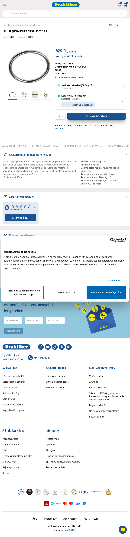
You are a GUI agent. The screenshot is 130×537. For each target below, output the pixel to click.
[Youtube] (48, 347)
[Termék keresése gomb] (123, 13)
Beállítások (114, 280)
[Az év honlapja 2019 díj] (46, 492)
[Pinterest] (62, 347)
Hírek (5, 450)
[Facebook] (41, 347)
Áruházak (94, 382)
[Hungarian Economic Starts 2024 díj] (21, 492)
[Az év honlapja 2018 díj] (38, 492)
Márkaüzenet (9, 461)
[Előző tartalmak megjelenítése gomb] (7, 95)
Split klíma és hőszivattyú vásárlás (63, 461)
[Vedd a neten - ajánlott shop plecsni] (84, 492)
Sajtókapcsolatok (11, 467)
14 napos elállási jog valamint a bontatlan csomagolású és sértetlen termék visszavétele (107, 396)
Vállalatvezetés (10, 439)
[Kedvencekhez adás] (117, 25)
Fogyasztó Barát (97, 405)
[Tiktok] (55, 347)
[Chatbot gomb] (123, 530)
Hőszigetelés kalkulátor (14, 376)
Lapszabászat (10, 387)
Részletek (59, 128)
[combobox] (65, 13)
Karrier (6, 473)
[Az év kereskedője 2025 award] (108, 492)
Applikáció (51, 444)
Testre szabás (63, 292)
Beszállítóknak (96, 416)
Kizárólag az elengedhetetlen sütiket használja (23, 292)
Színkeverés (9, 399)
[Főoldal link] (66, 4)
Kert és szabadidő (55, 387)
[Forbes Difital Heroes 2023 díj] (29, 492)
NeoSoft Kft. (71, 530)
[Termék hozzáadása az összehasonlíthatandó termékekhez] (110, 25)
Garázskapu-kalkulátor (14, 382)
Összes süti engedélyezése (106, 292)
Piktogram (51, 450)
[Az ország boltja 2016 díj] (55, 492)
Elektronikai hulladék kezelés (60, 456)
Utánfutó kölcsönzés (13, 404)
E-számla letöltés (98, 387)
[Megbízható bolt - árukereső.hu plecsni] (74, 492)
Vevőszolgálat (96, 376)
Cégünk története (11, 444)
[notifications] (123, 25)
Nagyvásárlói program (14, 410)
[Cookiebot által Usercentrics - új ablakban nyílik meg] (112, 240)
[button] (90, 87)
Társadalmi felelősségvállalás (17, 456)
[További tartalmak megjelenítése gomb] (45, 95)
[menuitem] (5, 5)
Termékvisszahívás (55, 467)
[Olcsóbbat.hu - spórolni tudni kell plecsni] (97, 492)
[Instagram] (69, 347)
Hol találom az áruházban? (80, 105)
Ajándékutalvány (11, 393)
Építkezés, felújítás (55, 376)
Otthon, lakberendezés (57, 382)
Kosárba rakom (98, 116)
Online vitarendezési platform (104, 411)
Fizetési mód (52, 439)
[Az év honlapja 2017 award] (65, 492)
